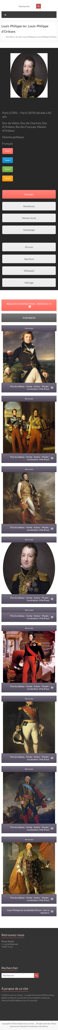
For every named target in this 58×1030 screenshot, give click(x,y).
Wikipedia (29, 270)
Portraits (29, 194)
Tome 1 (7, 151)
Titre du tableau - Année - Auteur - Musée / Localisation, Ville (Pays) (29, 387)
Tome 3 (7, 169)
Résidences (29, 206)
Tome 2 (7, 160)
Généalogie (29, 229)
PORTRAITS (29, 317)
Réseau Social (29, 217)
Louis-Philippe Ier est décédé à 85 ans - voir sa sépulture (28, 911)
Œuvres (29, 247)
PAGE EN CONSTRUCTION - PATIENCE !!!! (29, 303)
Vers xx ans (29, 328)
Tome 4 (7, 178)
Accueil (19, 37)
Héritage (29, 282)
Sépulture (29, 258)
